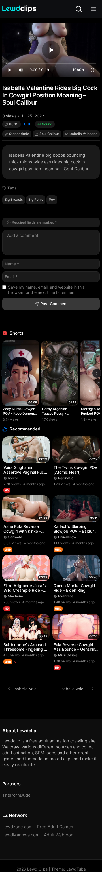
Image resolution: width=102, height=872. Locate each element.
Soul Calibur (49, 134)
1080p (78, 69)
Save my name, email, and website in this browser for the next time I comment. (46, 290)
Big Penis (35, 199)
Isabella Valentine (83, 134)
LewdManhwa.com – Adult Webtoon (37, 835)
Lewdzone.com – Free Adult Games (37, 826)
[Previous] (5, 373)
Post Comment (54, 303)
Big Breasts (14, 199)
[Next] (96, 373)
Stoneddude (19, 134)
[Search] (79, 9)
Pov (52, 199)
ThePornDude (16, 795)
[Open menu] (93, 9)
